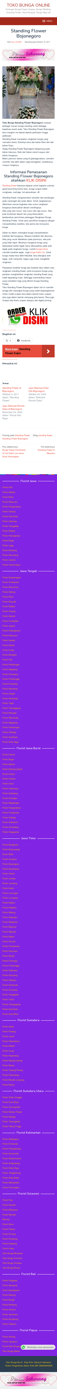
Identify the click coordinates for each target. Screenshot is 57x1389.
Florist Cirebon (9, 778)
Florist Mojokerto (10, 921)
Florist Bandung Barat (12, 769)
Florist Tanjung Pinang (12, 1070)
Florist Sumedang (10, 827)
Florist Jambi (8, 1036)
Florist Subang (9, 817)
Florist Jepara (8, 625)
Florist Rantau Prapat (12, 1111)
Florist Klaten (8, 645)
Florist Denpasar (9, 1285)
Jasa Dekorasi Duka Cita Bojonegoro (38, 389)
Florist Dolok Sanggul (12, 1097)
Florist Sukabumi (10, 822)
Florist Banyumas (10, 586)
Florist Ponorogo (9, 960)
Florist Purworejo (10, 683)
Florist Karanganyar (11, 535)
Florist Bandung (9, 550)
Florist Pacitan (9, 941)
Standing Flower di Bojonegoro (11, 389)
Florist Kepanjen (9, 917)
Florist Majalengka (10, 802)
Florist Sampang (9, 975)
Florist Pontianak (10, 1143)
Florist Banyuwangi (11, 849)
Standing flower (9, 185)
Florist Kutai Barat (10, 1177)
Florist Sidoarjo (9, 980)
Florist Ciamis (8, 754)
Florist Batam (8, 1065)
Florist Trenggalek (10, 526)
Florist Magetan (9, 907)
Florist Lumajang (10, 897)
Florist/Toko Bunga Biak (13, 1346)
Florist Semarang (10, 554)
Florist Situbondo (10, 984)
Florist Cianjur (8, 773)
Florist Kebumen (9, 501)
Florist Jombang (9, 883)
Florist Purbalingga (10, 678)
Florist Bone (7, 1224)
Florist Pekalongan (10, 664)
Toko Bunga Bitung (11, 1267)
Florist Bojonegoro (10, 863)
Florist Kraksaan (9, 970)
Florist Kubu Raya (10, 1167)
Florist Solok (8, 1026)
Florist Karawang (10, 793)
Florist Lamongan (10, 892)
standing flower (45, 435)
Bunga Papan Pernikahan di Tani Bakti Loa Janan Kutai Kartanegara (14, 451)
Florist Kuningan (9, 798)
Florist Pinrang (9, 1233)
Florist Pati (7, 487)
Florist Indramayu (10, 788)
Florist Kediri (8, 888)
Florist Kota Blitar (10, 1013)
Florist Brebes (8, 530)
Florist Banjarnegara (11, 577)
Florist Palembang (10, 1074)
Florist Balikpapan (10, 1138)
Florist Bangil (8, 955)
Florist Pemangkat (10, 1187)
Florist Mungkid (9, 654)
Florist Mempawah (10, 1182)
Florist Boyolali (9, 601)
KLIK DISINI (36, 180)
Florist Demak (8, 616)
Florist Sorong (8, 1336)
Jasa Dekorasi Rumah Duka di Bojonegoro (13, 407)
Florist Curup (8, 1050)
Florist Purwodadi (10, 620)
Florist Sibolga (9, 1116)
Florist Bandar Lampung (13, 1079)
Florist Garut (8, 783)
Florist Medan (8, 1045)
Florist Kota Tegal (10, 741)
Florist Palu (7, 1199)
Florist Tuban (8, 999)
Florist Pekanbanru (11, 1041)
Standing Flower (22, 435)
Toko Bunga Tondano (12, 1262)
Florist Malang (8, 912)
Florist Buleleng (9, 1304)
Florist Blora (7, 496)
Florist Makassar (10, 1209)
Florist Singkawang (11, 1163)
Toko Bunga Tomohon (12, 1258)
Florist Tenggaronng (11, 1172)
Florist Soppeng (9, 1243)
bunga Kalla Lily (37, 252)
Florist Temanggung (11, 707)
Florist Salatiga (9, 732)
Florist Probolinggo (10, 965)
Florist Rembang (9, 688)
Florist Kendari (9, 1204)
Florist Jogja (8, 545)
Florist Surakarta (10, 737)
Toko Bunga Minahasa (12, 1253)
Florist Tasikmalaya (11, 564)
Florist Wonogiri (9, 712)
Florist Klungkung (10, 1319)
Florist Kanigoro (9, 859)
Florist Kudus (8, 649)
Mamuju (6, 1219)
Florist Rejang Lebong (12, 1060)
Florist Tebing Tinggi (11, 1126)
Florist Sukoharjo (10, 516)
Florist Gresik (8, 873)
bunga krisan (42, 248)
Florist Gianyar (9, 1309)
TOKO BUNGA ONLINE (28, 5)
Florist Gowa (8, 1248)
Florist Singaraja (9, 1280)
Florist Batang (8, 591)
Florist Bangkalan (10, 844)
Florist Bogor (8, 540)
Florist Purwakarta (10, 812)
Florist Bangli (8, 1299)
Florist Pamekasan (11, 946)
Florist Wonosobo (10, 717)
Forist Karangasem (11, 1290)
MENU (49, 21)
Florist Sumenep (9, 989)
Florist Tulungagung (11, 1004)
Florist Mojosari (9, 926)
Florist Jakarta (9, 559)
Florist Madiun (8, 492)
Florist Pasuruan (9, 950)
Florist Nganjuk (9, 931)
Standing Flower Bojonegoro (15, 438)
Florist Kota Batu (10, 1009)
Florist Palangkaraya (11, 1148)
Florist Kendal (8, 640)
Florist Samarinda (10, 1153)
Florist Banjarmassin (11, 1158)
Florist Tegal (8, 703)
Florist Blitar (7, 854)
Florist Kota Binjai (10, 1102)
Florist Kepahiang (10, 1055)
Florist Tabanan (9, 1323)
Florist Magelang (10, 669)
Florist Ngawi (8, 936)
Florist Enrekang (9, 1238)
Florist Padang (9, 1031)
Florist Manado (9, 1214)
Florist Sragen (8, 693)
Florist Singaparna (10, 831)
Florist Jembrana (10, 1314)
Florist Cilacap (9, 511)
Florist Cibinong (9, 521)
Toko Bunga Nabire (11, 1351)
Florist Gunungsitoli (11, 1106)
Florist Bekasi (8, 764)
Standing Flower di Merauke (46, 450)
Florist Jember (9, 878)
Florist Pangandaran (11, 506)
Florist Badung (9, 1294)
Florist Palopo (8, 1229)
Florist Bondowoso (10, 868)
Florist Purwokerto (10, 582)
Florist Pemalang (10, 674)
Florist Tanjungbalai (11, 1121)
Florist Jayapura (9, 1341)
